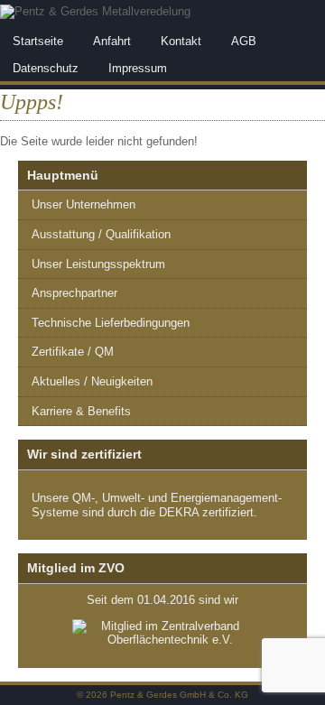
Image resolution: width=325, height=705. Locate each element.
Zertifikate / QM (73, 351)
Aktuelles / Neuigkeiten (92, 381)
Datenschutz (46, 68)
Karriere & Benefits (81, 411)
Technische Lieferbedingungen (111, 322)
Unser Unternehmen (83, 204)
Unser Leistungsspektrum (98, 264)
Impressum (137, 68)
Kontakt (181, 41)
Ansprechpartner (74, 293)
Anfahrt (112, 41)
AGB (243, 41)
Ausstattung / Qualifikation (101, 234)
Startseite (38, 41)
